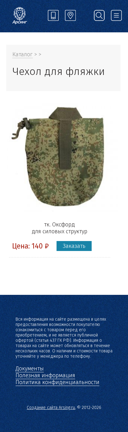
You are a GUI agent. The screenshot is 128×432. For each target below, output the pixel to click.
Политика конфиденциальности (57, 382)
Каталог (22, 54)
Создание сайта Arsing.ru (51, 407)
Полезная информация (45, 375)
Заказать (74, 246)
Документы (30, 368)
